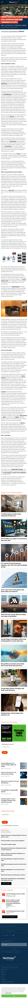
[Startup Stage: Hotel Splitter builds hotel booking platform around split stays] (14, 628)
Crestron (3, 391)
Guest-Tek (11, 190)
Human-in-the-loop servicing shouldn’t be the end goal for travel (13, 836)
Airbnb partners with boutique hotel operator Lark (12, 714)
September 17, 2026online (10, 907)
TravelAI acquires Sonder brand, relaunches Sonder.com (11, 515)
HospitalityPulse (7, 94)
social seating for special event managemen (14, 472)
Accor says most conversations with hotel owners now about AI (12, 590)
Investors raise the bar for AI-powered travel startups (8, 773)
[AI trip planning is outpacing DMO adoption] (23, 792)
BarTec (22, 423)
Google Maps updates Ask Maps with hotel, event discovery (12, 689)
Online (24, 25)
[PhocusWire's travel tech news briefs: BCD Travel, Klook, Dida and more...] (14, 653)
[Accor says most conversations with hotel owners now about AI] (14, 579)
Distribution (9, 25)
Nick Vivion (6, 27)
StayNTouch (4, 83)
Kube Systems (15, 286)
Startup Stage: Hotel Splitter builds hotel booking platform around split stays (13, 640)
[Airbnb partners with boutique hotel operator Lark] (14, 702)
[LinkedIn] (5, 935)
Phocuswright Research (11, 926)
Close (14, 995)
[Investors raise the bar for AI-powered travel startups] (23, 775)
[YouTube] (13, 935)
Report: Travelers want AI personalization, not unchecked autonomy (13, 854)
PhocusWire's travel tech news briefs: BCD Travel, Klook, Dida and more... (12, 664)
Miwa (4, 417)
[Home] (14, 2)
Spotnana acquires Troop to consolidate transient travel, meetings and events (8, 800)
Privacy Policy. (15, 825)
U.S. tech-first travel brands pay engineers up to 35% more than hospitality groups (14, 565)
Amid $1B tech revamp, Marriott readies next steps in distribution (13, 615)
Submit (14, 949)
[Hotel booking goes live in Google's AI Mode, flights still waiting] (23, 766)
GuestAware (13, 141)
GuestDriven (8, 146)
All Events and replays (10, 916)
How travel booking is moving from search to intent (12, 859)
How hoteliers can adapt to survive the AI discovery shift (14, 539)
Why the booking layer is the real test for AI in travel (13, 870)
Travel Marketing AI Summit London (15, 911)
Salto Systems (23, 415)
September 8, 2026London (10, 913)
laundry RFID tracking (17, 469)
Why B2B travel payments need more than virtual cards (13, 865)
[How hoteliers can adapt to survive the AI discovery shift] (14, 528)
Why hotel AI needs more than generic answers (13, 875)
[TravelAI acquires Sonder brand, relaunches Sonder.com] (14, 503)
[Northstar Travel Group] (9, 958)
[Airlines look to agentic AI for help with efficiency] (23, 783)
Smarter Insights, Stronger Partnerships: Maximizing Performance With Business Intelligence (13, 902)
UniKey (17, 417)
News (2, 25)
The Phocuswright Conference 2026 (15, 894)
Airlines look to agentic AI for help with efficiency (10, 782)
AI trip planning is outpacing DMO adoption (9, 790)
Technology (17, 25)
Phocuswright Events (10, 931)
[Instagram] (7, 935)
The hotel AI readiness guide (8, 844)
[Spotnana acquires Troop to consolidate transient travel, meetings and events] (23, 801)
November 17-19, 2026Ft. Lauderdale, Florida (11, 896)
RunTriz (12, 116)
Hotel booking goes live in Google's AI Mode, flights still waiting (8, 765)
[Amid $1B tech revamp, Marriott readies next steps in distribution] (14, 604)
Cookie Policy (8, 993)
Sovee (18, 153)
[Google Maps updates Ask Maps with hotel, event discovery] (14, 678)
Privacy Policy (17, 951)
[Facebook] (2, 935)
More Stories (6, 883)
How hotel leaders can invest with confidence (12, 840)
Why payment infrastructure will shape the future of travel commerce (13, 848)
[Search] (26, 2)
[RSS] (10, 935)
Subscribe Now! (6, 941)
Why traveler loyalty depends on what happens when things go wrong (13, 879)
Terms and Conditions (8, 825)
